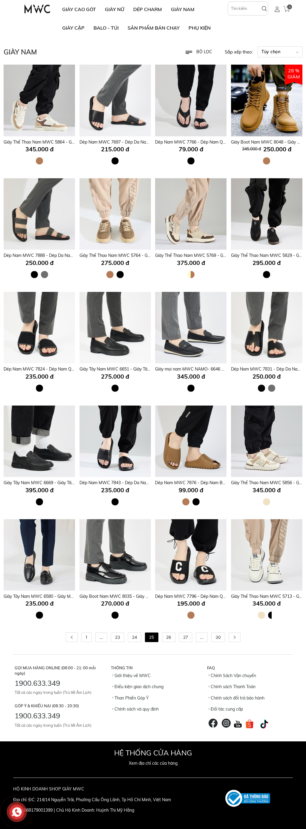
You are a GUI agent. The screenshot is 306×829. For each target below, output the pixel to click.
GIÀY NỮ (114, 9)
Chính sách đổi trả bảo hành (236, 698)
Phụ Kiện (200, 28)
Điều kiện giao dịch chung (138, 686)
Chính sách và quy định (136, 709)
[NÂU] (39, 160)
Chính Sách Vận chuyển (232, 675)
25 (151, 637)
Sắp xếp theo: (239, 52)
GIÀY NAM (183, 9)
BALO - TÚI (106, 28)
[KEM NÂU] (191, 274)
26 (168, 637)
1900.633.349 (37, 683)
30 (218, 637)
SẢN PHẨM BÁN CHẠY (154, 28)
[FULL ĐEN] (261, 388)
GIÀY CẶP (73, 28)
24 (134, 637)
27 (185, 637)
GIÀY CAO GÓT (79, 9)
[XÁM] (44, 274)
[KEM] (266, 501)
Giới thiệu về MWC (132, 675)
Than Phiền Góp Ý (131, 698)
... (101, 637)
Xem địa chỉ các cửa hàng (153, 763)
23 (117, 637)
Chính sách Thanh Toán (232, 686)
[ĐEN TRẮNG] (271, 615)
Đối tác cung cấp (226, 709)
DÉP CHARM (147, 9)
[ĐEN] (115, 160)
